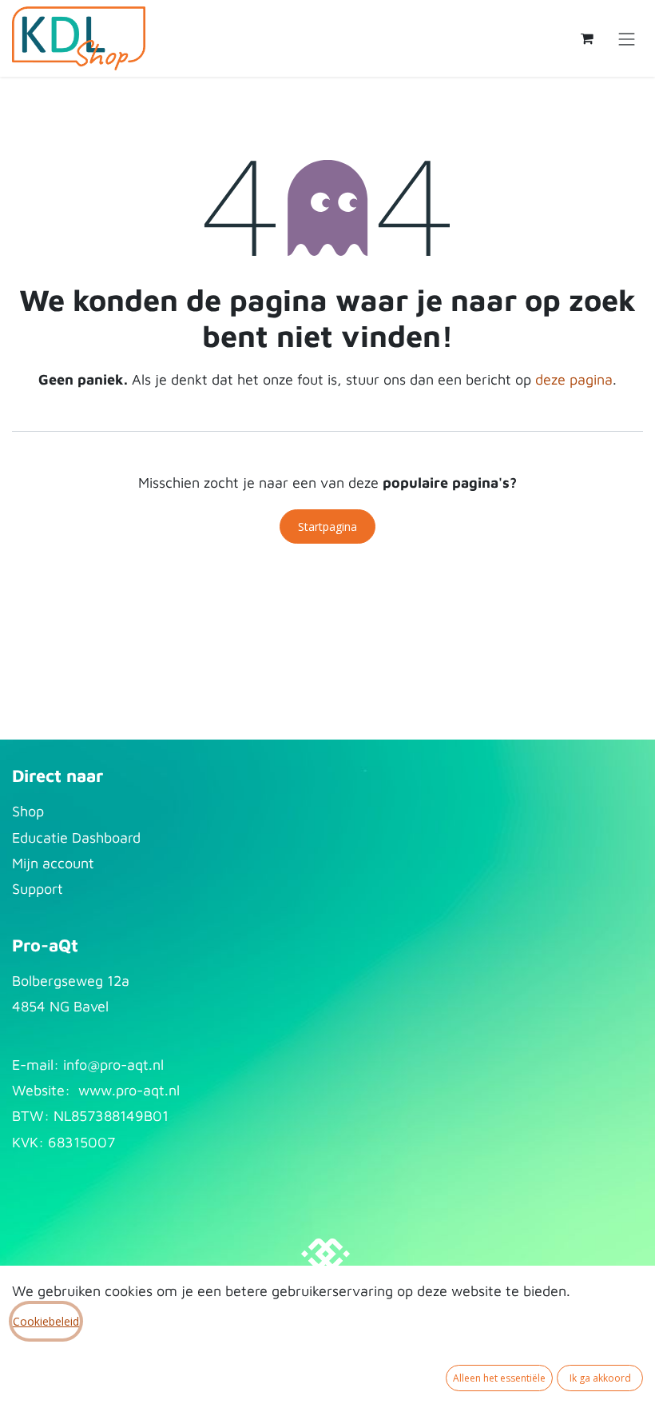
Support (37, 888)
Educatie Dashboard (76, 837)
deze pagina (574, 379)
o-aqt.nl (138, 1064)
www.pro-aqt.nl (129, 1090)
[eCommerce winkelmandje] (587, 38)
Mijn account (53, 863)
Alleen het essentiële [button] (499, 1378)
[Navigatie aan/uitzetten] (627, 38)
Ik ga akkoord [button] (600, 1378)
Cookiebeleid (46, 1321)
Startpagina (327, 526)
